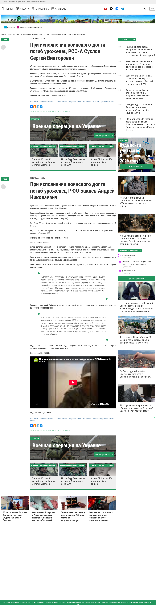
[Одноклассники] (34, 106)
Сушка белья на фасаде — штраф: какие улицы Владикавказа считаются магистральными (138, 94)
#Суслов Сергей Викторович (103, 102)
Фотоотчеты (22, 2)
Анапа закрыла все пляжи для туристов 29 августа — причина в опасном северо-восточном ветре (139, 65)
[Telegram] (38, 106)
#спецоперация (61, 102)
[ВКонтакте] (31, 106)
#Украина (72, 102)
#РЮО (32, 421)
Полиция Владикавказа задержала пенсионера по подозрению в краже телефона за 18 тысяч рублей (140, 51)
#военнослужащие (47, 102)
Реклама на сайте (33, 2)
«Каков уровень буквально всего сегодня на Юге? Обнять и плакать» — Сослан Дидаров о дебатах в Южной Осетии (140, 124)
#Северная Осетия (84, 102)
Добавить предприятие (136, 279)
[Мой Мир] (41, 106)
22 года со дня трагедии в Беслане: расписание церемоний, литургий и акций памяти (139, 108)
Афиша (5, 2)
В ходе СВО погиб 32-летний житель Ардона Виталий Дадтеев (43, 162)
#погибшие (34, 102)
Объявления (13, 2)
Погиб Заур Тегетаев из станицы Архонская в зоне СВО (73, 162)
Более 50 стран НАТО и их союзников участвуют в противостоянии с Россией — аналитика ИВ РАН (139, 79)
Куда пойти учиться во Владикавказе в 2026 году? (135, 153)
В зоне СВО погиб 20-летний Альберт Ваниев (101, 162)
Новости (24, 8)
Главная (9, 8)
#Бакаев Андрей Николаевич (103, 419)
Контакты (43, 2)
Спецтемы (61, 8)
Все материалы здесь (104, 135)
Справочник (42, 8)
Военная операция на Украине (66, 126)
